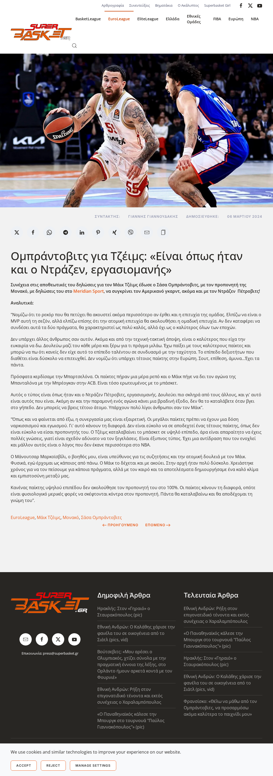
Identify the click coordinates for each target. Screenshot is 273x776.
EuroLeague (119, 18)
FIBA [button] (217, 18)
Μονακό (71, 517)
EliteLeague (147, 18)
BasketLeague (88, 18)
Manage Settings (93, 765)
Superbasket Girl (217, 5)
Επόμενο (155, 525)
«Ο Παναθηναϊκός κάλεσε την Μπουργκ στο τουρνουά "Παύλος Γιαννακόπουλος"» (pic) (130, 720)
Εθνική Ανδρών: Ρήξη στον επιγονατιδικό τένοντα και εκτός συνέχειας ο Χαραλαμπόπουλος (130, 695)
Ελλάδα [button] (172, 18)
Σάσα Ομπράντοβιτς (101, 517)
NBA (255, 18)
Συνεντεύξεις (139, 5)
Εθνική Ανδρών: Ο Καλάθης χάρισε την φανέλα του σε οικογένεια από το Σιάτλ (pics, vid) (136, 633)
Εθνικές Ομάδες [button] (194, 19)
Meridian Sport (88, 291)
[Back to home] (41, 32)
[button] (74, 46)
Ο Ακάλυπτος (188, 5)
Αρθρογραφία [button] (113, 5)
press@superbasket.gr (60, 653)
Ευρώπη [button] (235, 18)
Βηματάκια (163, 5)
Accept (23, 765)
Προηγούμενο (123, 525)
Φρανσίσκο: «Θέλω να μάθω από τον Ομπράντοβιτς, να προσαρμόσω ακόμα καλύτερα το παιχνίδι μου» (220, 707)
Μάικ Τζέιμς (49, 517)
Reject (53, 765)
